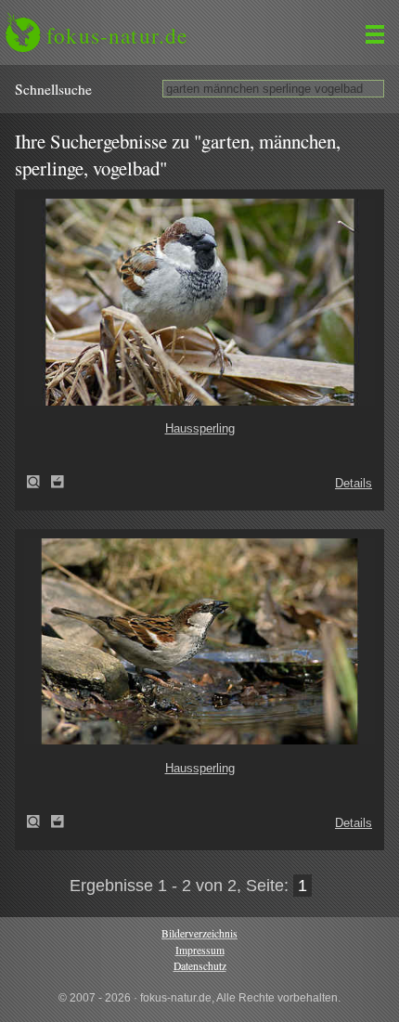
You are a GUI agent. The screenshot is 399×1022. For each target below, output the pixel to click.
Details (353, 483)
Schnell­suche (53, 89)
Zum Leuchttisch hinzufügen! (57, 481)
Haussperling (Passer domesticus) (39, 481)
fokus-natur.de (116, 35)
